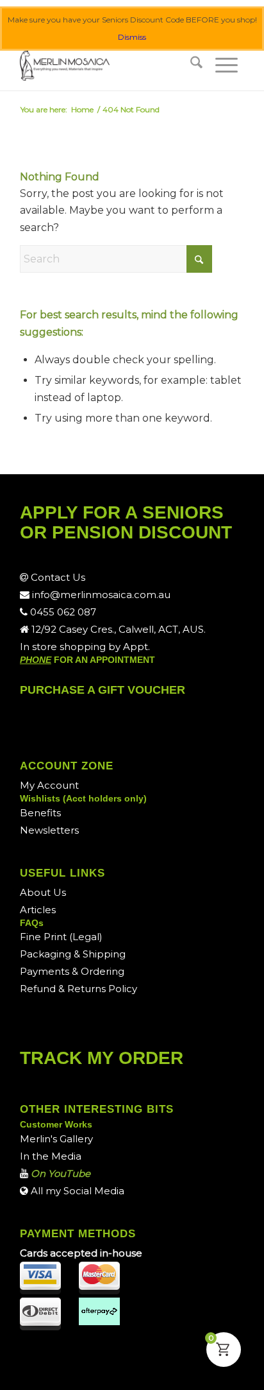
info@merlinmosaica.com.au (99, 594)
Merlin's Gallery (56, 1139)
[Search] (196, 64)
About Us (43, 892)
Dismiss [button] (132, 37)
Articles (38, 910)
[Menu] (226, 64)
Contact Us (56, 577)
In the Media (50, 1156)
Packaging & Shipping (73, 954)
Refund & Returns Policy (78, 988)
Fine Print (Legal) (61, 937)
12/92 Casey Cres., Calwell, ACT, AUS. (117, 629)
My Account (49, 785)
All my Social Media (76, 1191)
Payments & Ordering (72, 971)
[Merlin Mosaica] (109, 64)
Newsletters (49, 830)
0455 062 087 (62, 612)
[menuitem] (196, 64)
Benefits (40, 813)
